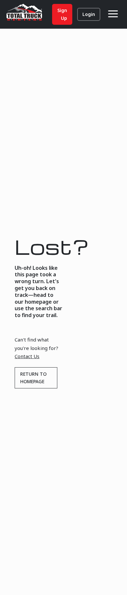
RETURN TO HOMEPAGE (33, 378)
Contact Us (27, 356)
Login (88, 14)
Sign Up (62, 14)
